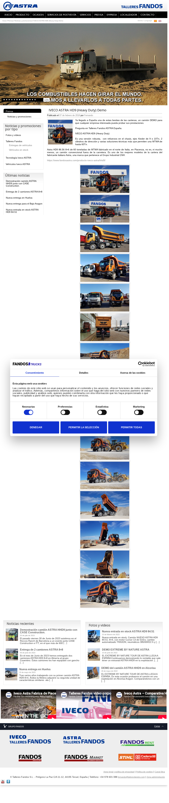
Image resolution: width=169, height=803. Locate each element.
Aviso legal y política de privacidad (118, 772)
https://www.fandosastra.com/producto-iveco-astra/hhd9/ (76, 160)
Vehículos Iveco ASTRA (18, 164)
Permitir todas (131, 427)
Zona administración (156, 777)
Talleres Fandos (14, 141)
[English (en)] (159, 21)
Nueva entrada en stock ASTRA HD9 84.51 (22, 210)
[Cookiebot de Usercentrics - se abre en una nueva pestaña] (140, 363)
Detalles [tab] (83, 372)
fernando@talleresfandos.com (131, 777)
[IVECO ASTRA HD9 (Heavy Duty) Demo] (60, 132)
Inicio (4, 21)
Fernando (88, 115)
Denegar (36, 427)
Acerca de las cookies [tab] (132, 372)
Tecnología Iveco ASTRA (18, 157)
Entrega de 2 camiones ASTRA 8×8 (24, 191)
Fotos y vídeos (13, 135)
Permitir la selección (83, 427)
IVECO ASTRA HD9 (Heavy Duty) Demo (48, 21)
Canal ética (160, 772)
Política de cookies (144, 772)
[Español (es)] (155, 21)
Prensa (10, 21)
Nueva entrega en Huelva (19, 197)
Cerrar (157, 726)
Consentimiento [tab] (34, 372)
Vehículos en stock (18, 150)
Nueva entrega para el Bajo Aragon (24, 203)
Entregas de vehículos (20, 145)
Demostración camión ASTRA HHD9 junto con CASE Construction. (21, 183)
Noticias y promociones (23, 21)
